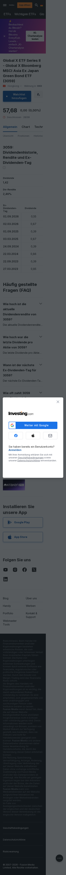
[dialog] (33, 437)
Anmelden (15, 449)
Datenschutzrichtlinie (28, 460)
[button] (40, 5)
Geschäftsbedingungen (31, 457)
